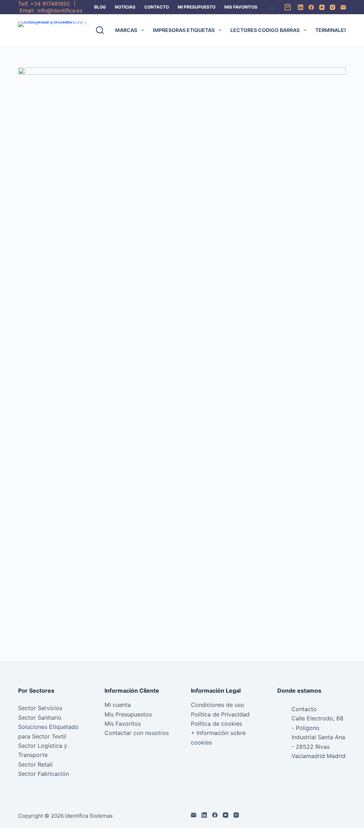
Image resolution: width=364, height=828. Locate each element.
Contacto (156, 7)
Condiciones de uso (217, 704)
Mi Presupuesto (196, 7)
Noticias (125, 7)
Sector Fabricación (43, 773)
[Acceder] (271, 7)
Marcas (126, 30)
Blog (100, 7)
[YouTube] (322, 7)
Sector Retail (35, 764)
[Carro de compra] (286, 7)
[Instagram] (332, 7)
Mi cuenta (118, 704)
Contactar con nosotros (137, 732)
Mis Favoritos (240, 7)
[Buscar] (100, 30)
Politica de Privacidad (220, 714)
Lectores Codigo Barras (265, 30)
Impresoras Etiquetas (184, 30)
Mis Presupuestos (128, 714)
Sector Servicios (40, 707)
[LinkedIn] (300, 7)
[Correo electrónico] (343, 7)
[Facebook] (311, 7)
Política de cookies (216, 723)
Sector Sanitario (39, 717)
